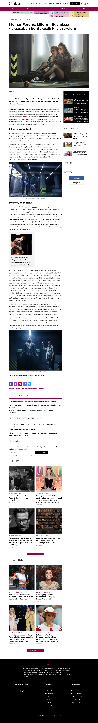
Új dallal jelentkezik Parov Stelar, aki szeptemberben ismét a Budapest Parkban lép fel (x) (20, 541)
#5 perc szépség (44, 9)
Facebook (76, 178)
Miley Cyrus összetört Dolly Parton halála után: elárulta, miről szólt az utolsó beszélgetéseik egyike (21, 638)
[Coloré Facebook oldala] (81, 3)
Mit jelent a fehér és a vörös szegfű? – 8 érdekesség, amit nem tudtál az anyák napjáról (33, 434)
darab (34, 207)
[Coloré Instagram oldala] (85, 3)
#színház (42, 388)
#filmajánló (64, 9)
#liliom (18, 388)
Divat (45, 3)
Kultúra (18, 19)
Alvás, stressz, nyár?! (59, 12)
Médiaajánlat (76, 694)
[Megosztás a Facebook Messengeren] (15, 384)
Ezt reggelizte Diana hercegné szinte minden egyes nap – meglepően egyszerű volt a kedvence (47, 638)
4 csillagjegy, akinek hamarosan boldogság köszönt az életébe (46, 597)
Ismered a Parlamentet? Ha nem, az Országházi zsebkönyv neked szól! (48, 540)
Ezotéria (46, 592)
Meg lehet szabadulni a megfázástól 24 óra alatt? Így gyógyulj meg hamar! (80, 153)
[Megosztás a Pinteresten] (20, 384)
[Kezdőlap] (16, 3)
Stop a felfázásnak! (79, 12)
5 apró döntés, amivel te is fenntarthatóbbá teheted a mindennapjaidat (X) (80, 101)
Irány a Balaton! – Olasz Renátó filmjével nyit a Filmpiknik (18, 498)
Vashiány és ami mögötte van (79, 15)
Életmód (39, 3)
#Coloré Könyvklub (84, 9)
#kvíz (26, 9)
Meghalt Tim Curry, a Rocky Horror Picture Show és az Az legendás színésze (81, 136)
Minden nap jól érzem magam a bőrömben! (39, 12)
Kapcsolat (76, 703)
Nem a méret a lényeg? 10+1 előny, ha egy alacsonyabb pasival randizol (33, 425)
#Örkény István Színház (29, 388)
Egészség (52, 3)
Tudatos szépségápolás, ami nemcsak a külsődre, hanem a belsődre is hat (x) (80, 111)
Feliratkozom (41, 452)
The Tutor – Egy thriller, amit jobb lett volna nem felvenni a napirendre (31, 411)
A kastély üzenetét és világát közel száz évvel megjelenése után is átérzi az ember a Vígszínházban (21, 261)
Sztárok (19, 632)
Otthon (65, 3)
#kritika (11, 388)
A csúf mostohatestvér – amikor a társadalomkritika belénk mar (33, 402)
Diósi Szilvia (13, 92)
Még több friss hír (35, 650)
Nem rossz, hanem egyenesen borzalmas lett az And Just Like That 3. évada (35, 406)
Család (58, 3)
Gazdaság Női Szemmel (19, 12)
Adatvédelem (76, 697)
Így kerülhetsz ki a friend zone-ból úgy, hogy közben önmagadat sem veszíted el (79, 145)
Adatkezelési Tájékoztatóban (31, 455)
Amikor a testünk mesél (59, 15)
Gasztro (46, 632)
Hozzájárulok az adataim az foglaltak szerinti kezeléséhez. (32, 455)
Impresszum (76, 691)
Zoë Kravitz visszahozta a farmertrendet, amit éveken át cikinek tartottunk (21, 597)
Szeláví (32, 3)
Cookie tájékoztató (76, 700)
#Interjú (11, 9)
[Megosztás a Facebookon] (11, 384)
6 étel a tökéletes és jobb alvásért (22, 430)
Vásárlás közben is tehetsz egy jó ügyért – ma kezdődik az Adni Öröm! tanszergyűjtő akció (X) (80, 120)
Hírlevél (75, 3)
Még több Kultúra (35, 554)
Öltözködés (18, 592)
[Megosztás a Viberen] (25, 384)
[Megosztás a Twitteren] (29, 384)
